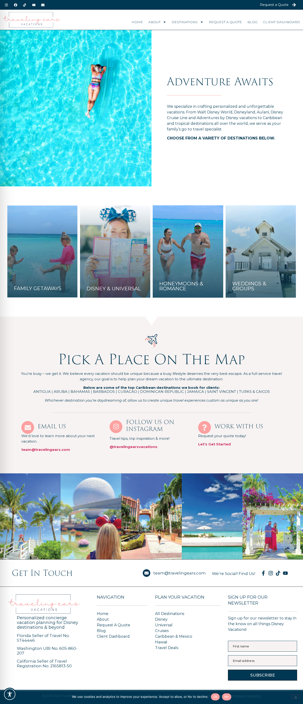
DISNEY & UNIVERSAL (114, 288)
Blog (252, 22)
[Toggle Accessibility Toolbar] (10, 694)
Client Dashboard (281, 22)
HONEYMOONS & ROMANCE (181, 286)
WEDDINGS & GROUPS (249, 286)
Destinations (185, 22)
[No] (295, 697)
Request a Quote (225, 22)
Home (137, 22)
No (226, 697)
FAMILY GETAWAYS (38, 288)
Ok (215, 697)
